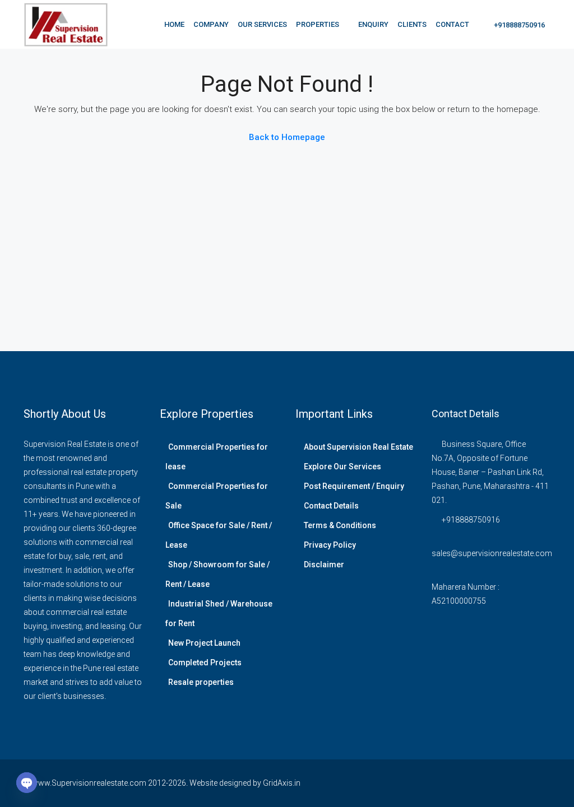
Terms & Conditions (340, 525)
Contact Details (331, 505)
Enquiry (373, 24)
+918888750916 (518, 25)
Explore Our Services (342, 466)
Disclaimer (324, 564)
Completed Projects (205, 662)
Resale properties (201, 682)
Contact (452, 24)
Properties (317, 24)
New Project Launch (204, 642)
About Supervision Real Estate (358, 446)
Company (211, 24)
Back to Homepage (287, 137)
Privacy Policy (330, 544)
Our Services (262, 24)
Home (174, 24)
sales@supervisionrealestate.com (492, 553)
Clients (412, 24)
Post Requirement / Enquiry (354, 486)
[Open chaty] (26, 782)
